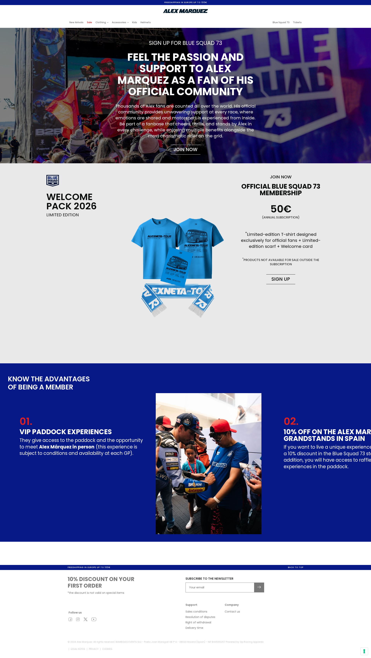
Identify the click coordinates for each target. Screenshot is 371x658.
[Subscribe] (259, 587)
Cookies (107, 649)
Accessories (119, 22)
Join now (185, 149)
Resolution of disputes (200, 617)
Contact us (232, 612)
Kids (134, 22)
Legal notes (78, 649)
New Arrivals (76, 22)
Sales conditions (196, 612)
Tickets (297, 22)
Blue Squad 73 (281, 22)
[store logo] (185, 11)
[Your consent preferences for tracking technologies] (364, 651)
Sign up (280, 279)
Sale (89, 22)
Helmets (145, 22)
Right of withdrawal (198, 622)
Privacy (94, 649)
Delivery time (194, 628)
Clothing (100, 22)
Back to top (295, 567)
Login (271, 8)
